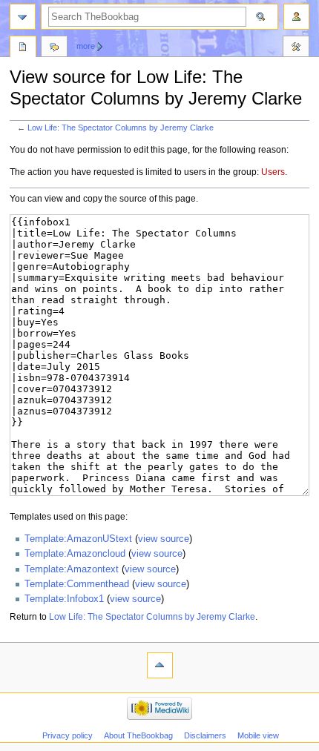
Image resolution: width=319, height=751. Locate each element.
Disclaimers (205, 735)
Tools (296, 48)
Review (23, 48)
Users (273, 172)
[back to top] (160, 665)
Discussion (54, 48)
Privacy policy (67, 735)
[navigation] (23, 17)
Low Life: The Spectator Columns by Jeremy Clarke (120, 127)
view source (163, 539)
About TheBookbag (138, 735)
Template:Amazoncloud (74, 554)
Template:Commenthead (76, 584)
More (85, 46)
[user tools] (296, 17)
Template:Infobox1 (64, 599)
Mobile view (258, 735)
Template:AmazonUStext (78, 539)
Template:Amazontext (71, 569)
